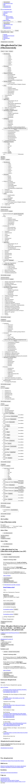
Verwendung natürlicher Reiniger (12, 309)
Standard (5, 556)
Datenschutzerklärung (12, 772)
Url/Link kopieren (23, 632)
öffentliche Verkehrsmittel (20, 487)
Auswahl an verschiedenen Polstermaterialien (14, 305)
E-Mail (2, 632)
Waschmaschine (8, 253)
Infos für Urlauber (10, 17)
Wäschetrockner (8, 254)
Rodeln (8, 455)
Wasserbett (7, 298)
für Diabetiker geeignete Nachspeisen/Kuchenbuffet (16, 356)
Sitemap (22, 760)
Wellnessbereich (8, 95)
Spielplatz (7, 98)
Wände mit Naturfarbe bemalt (11, 295)
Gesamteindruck (14, 509)
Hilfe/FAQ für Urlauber (15, 766)
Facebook (6, 632)
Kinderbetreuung (8, 393)
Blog (4, 14)
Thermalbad (11, 413)
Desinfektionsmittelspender (11, 272)
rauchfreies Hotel (8, 191)
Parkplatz (7, 258)
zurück (2, 640)
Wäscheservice (8, 397)
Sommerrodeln (13, 446)
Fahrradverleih (13, 419)
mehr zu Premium (4, 687)
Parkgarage (11, 260)
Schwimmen (11, 440)
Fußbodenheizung (9, 301)
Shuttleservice (8, 390)
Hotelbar (7, 252)
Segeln (8, 434)
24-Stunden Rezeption (9, 399)
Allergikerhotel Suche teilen (6, 621)
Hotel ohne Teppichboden (10, 107)
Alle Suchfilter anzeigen (5, 207)
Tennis (8, 426)
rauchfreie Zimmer (9, 192)
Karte (7, 51)
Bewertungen (6, 579)
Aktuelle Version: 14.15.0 (19, 781)
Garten (6, 236)
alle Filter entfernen (5, 535)
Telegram (17, 632)
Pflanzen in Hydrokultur (10, 271)
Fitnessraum (7, 408)
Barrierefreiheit (7, 2)
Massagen (7, 409)
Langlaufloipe (12, 452)
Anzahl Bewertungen (8, 578)
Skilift (8, 449)
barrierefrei (7, 189)
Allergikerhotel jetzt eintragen (7, 747)
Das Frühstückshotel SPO (8, 717)
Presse (7, 19)
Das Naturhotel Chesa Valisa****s (10, 692)
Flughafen (10, 493)
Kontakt (16, 760)
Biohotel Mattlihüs (7, 707)
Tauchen (9, 443)
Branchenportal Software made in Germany (10, 781)
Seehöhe (9, 152)
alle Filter (3, 156)
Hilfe (4, 4)
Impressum (3, 772)
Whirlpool (7, 231)
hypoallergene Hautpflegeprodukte (12, 307)
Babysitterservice (8, 394)
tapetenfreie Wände (9, 296)
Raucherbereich (8, 257)
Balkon (6, 313)
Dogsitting (7, 396)
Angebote (5, 13)
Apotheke (10, 499)
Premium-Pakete (20, 767)
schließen (16, 609)
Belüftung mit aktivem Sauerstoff (12, 306)
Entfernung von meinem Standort (10, 582)
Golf (7, 429)
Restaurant (7, 250)
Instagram (7, 777)
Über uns (5, 15)
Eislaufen (10, 457)
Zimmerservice (8, 392)
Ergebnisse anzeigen (5, 538)
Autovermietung (14, 416)
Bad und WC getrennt (9, 312)
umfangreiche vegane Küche (11, 351)
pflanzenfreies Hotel (9, 270)
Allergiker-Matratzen (9, 109)
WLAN (6, 241)
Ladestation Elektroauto (19, 490)
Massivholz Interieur (9, 299)
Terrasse (6, 314)
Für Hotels (3, 760)
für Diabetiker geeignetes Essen (11, 354)
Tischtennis (7, 424)
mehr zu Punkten (7, 575)
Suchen (19, 21)
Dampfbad (7, 235)
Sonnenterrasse (8, 238)
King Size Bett (8, 285)
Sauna (6, 96)
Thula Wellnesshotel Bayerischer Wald (11, 725)
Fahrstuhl (7, 256)
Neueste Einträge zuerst (8, 580)
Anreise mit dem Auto (9, 203)
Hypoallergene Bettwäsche (10, 284)
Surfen (8, 437)
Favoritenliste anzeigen (8, 609)
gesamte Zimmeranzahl (18, 213)
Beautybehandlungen (9, 410)
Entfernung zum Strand (18, 482)
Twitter (9, 632)
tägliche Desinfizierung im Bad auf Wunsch (14, 310)
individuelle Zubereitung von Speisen (13, 377)
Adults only (7, 204)
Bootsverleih (12, 422)
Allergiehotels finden (7, 11)
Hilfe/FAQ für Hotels (5, 766)
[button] (8, 616)
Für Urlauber (8, 760)
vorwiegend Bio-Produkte (10, 140)
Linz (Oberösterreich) (8, 533)
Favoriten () (7, 639)
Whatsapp (13, 632)
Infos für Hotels (9, 16)
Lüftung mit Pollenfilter (10, 302)
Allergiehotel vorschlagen (10, 767)
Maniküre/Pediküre (9, 412)
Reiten (8, 432)
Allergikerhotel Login (8, 3)
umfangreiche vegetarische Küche (12, 353)
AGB (6, 772)
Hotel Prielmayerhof (9, 587)
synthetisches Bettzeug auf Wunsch (12, 303)
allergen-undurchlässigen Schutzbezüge (13, 281)
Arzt (7, 496)
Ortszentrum (11, 484)
